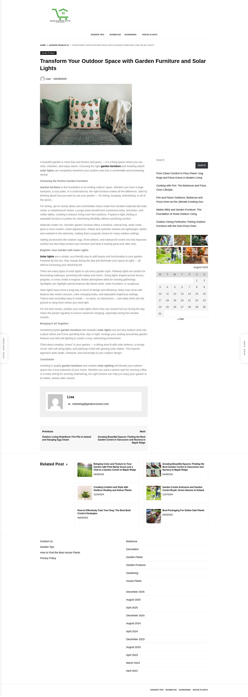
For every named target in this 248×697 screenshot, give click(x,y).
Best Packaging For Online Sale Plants (183, 510)
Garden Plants (134, 557)
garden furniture (111, 166)
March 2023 (133, 662)
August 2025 (133, 599)
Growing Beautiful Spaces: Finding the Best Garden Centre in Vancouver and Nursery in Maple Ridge (183, 467)
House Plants (149, 35)
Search (160, 159)
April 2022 (132, 670)
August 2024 (133, 623)
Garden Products (48, 53)
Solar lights (47, 256)
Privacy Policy (48, 558)
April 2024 (132, 631)
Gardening (130, 35)
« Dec (180, 319)
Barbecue (115, 35)
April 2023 (132, 655)
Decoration (132, 549)
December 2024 (135, 615)
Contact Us (46, 541)
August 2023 (133, 647)
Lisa (48, 78)
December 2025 (135, 591)
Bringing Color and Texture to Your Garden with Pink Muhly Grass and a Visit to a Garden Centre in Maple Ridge (115, 467)
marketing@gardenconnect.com (90, 404)
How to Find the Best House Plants (60, 552)
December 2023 (135, 639)
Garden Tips (97, 35)
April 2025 (132, 607)
